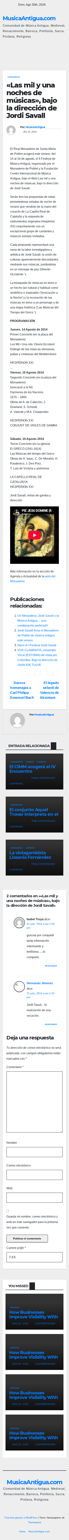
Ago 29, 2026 (20, 1404)
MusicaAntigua (35, 127)
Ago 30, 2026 (20, 1323)
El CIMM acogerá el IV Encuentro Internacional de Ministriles (32, 773)
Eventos (41, 762)
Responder (51, 966)
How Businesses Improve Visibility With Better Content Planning (33, 1319)
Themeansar (34, 1522)
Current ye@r (16, 1247)
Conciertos (14, 77)
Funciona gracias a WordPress (21, 1517)
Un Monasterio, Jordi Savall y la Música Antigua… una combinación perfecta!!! (38, 620)
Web (9, 1188)
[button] (47, 53)
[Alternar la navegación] (62, 53)
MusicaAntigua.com (29, 18)
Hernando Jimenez (40, 983)
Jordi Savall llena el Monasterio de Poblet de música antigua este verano (38, 635)
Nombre (11, 1142)
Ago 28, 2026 (20, 1444)
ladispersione (44, 1323)
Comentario (15, 1067)
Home (22, 1531)
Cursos (30, 762)
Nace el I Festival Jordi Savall (36, 645)
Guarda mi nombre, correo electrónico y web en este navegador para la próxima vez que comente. (32, 1222)
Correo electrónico (18, 1165)
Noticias (14, 1307)
